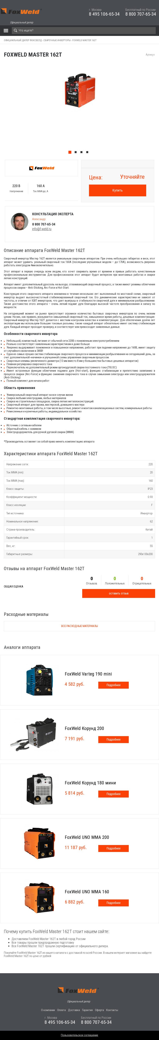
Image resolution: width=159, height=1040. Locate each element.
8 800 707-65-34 (140, 14)
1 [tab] (71, 153)
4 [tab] (88, 153)
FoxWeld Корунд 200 (84, 728)
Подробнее (113, 685)
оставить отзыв (119, 593)
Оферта (99, 1010)
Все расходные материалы (79, 626)
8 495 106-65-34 (104, 14)
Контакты (112, 1010)
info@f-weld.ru (41, 229)
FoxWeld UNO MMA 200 (87, 837)
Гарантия (87, 1010)
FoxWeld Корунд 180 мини (90, 783)
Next (157, 109)
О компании (48, 1010)
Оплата (61, 1010)
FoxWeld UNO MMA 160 (87, 891)
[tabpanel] (79, 108)
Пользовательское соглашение (79, 1035)
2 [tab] (77, 153)
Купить (117, 190)
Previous (2, 109)
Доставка (74, 1010)
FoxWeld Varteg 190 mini (88, 674)
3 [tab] (82, 153)
